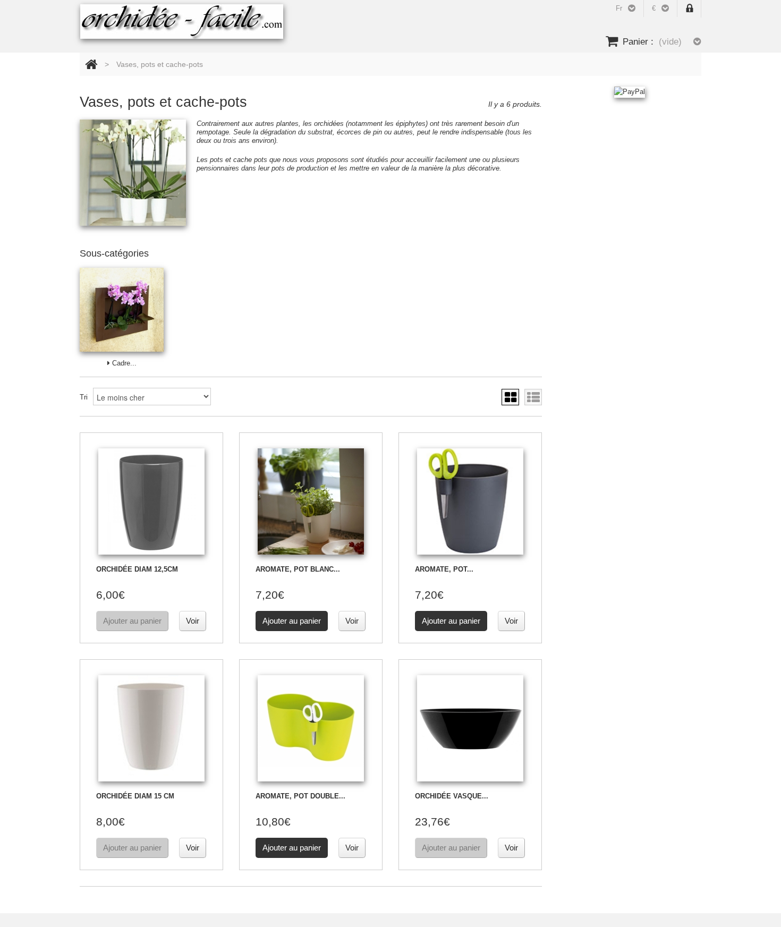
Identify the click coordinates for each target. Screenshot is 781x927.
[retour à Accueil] (91, 64)
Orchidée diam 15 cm (135, 796)
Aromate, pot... (444, 569)
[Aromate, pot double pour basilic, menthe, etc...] (311, 728)
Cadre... (123, 363)
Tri (84, 397)
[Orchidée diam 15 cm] (151, 728)
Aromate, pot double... (300, 796)
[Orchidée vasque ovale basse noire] (470, 728)
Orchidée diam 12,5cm (137, 569)
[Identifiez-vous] (689, 9)
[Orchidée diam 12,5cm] (151, 501)
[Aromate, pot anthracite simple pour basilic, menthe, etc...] (470, 501)
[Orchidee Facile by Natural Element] (181, 21)
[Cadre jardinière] (122, 310)
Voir (192, 620)
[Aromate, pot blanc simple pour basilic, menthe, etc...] (311, 501)
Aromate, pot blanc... (298, 569)
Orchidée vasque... (451, 796)
